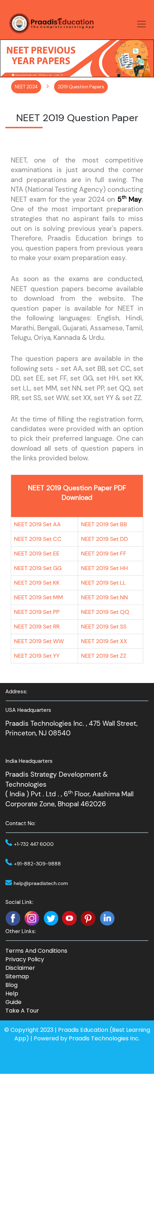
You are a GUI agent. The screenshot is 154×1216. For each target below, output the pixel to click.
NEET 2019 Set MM (38, 597)
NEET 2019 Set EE (36, 553)
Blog (11, 985)
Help (11, 993)
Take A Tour (22, 1011)
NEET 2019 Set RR (36, 626)
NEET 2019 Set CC (38, 539)
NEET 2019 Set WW (39, 641)
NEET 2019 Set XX (104, 641)
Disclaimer (20, 968)
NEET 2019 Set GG (38, 568)
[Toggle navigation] (139, 23)
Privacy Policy (24, 959)
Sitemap (17, 976)
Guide (13, 1002)
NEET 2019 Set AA (37, 524)
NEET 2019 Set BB (104, 524)
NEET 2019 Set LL (103, 582)
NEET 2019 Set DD (104, 539)
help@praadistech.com (41, 883)
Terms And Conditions (36, 951)
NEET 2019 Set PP (36, 612)
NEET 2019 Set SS (103, 626)
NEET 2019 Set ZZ (103, 655)
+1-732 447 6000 (34, 844)
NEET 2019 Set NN (104, 597)
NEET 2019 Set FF (103, 553)
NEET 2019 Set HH (104, 568)
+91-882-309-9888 (37, 863)
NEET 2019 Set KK (36, 582)
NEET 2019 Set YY (36, 655)
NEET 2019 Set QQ (105, 612)
